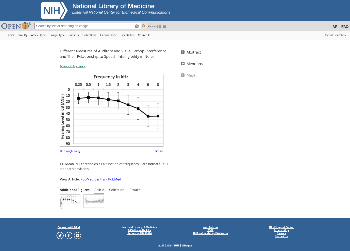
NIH (169, 245)
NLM (161, 245)
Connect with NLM (69, 227)
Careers (281, 233)
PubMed (114, 179)
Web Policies (210, 227)
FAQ (345, 26)
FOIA (210, 230)
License (159, 151)
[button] (22, 35)
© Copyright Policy (70, 151)
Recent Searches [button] (335, 35)
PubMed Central (93, 179)
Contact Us (281, 236)
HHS (176, 245)
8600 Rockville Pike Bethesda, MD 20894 (139, 232)
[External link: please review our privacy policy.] (60, 235)
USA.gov (187, 245)
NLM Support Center (281, 227)
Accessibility (281, 230)
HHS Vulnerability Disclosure (210, 233)
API (335, 26)
